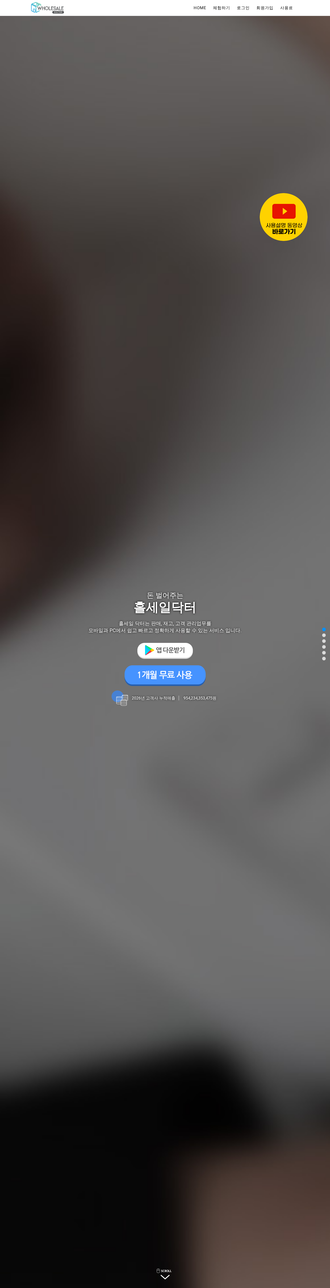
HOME (200, 7)
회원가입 (264, 7)
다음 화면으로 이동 (165, 1274)
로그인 (243, 7)
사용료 (286, 7)
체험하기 (221, 7)
